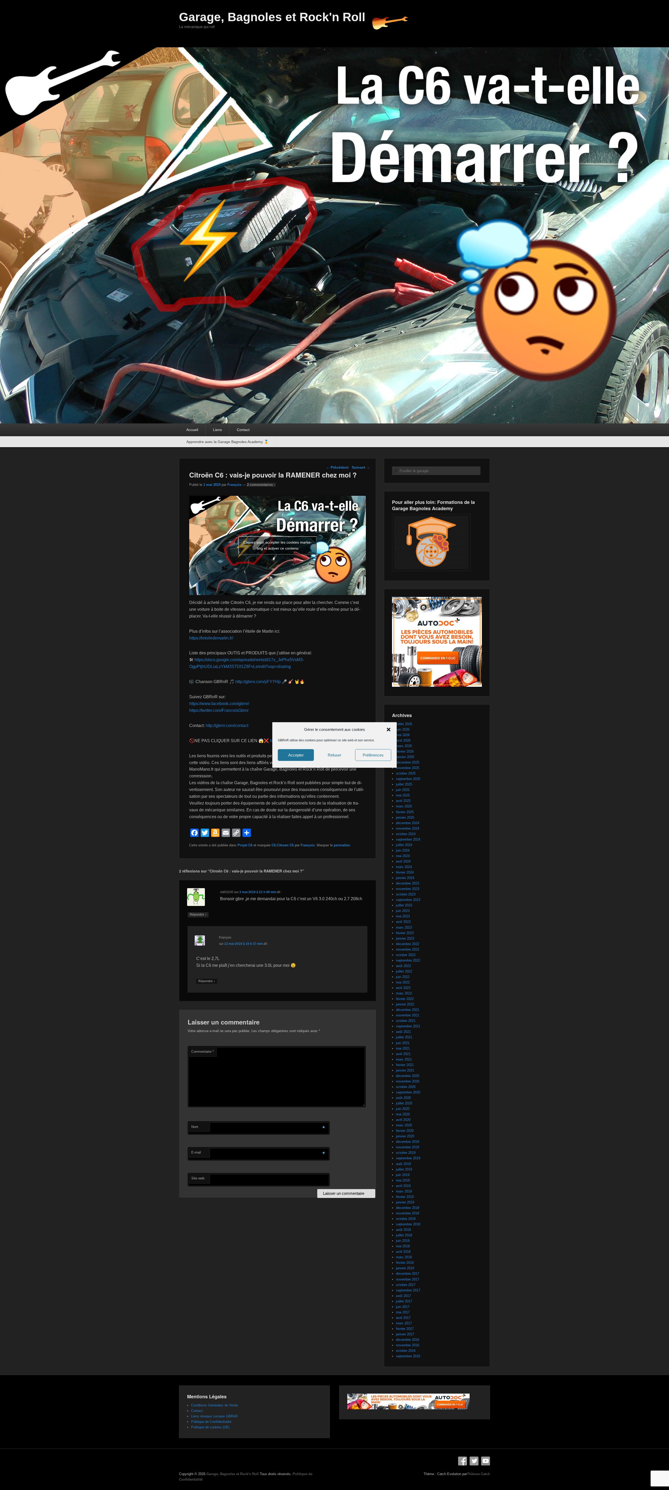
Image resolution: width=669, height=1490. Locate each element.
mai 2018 (403, 1246)
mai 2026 (403, 735)
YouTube (485, 1461)
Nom (194, 1127)
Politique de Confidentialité (211, 1422)
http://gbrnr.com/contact (227, 725)
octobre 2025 (406, 773)
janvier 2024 (405, 878)
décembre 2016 (407, 1340)
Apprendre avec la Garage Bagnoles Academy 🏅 (227, 442)
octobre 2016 (406, 1351)
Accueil (192, 430)
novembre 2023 (407, 889)
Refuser (334, 755)
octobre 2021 (406, 1021)
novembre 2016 (407, 1345)
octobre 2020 (406, 1087)
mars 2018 (404, 1257)
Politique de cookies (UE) (210, 1427)
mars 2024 (404, 867)
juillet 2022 (404, 971)
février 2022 (405, 999)
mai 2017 (403, 1312)
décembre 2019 (407, 1142)
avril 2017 (403, 1318)
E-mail (196, 1152)
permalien (342, 845)
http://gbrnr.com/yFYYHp (258, 681)
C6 (274, 845)
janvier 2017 (405, 1334)
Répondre (198, 914)
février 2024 (405, 872)
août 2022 (403, 966)
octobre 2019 (406, 1153)
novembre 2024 (407, 828)
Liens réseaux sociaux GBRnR (214, 1416)
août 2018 (403, 1230)
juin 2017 (403, 1307)
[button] (388, 729)
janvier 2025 (405, 817)
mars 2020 (404, 1125)
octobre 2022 (406, 955)
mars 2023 (404, 927)
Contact (243, 430)
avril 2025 (403, 801)
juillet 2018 (404, 1235)
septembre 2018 (408, 1224)
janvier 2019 (405, 1202)
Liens (217, 430)
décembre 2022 (407, 944)
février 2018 (405, 1263)
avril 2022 (403, 988)
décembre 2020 (407, 1076)
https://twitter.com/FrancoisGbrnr (219, 710)
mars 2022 (404, 993)
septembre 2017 (408, 1290)
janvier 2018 (405, 1268)
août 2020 (403, 1098)
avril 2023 (403, 922)
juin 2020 (403, 1109)
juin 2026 (403, 729)
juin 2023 (403, 911)
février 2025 (405, 812)
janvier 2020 (405, 1136)
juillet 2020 (404, 1103)
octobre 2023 (406, 894)
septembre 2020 (408, 1092)
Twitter (474, 1461)
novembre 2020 (407, 1081)
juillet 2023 (404, 905)
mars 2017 (404, 1323)
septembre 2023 (408, 900)
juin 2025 (403, 790)
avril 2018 (403, 1252)
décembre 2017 (407, 1274)
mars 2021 (404, 1059)
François (234, 485)
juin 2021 (403, 1043)
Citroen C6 (285, 845)
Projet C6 (245, 845)
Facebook (462, 1461)
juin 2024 (403, 850)
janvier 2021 (405, 1070)
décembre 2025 (407, 762)
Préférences (373, 755)
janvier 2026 (405, 757)
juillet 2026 (404, 724)
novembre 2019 (407, 1147)
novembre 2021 (407, 1015)
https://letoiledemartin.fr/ (211, 638)
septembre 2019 (408, 1158)
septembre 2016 (408, 1356)
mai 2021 (403, 1048)
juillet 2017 (404, 1301)
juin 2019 (403, 1175)
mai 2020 (403, 1114)
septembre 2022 (408, 960)
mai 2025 (403, 795)
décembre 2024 (407, 823)
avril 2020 (403, 1120)
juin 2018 (403, 1241)
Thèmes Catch (478, 1474)
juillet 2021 (404, 1037)
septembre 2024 (408, 839)
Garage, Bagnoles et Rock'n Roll (272, 17)
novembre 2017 (407, 1279)
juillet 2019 (404, 1169)
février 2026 (405, 751)
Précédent (337, 467)
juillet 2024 (404, 845)
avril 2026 (403, 740)
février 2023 (405, 933)
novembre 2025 (407, 768)
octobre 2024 (406, 834)
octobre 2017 (406, 1285)
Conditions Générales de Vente (214, 1405)
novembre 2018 (407, 1213)
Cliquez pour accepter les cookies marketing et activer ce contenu (277, 545)
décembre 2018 (407, 1208)
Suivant (361, 467)
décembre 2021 (407, 1010)
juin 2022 (403, 977)
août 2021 (403, 1032)
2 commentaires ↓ (261, 485)
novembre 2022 (407, 949)
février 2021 (405, 1065)
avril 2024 (403, 861)
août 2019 (403, 1164)
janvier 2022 (405, 1004)
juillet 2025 (404, 784)
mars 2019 (404, 1191)
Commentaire (202, 1052)
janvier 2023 (405, 938)
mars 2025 (404, 806)
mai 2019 (403, 1180)
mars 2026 (404, 746)
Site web (197, 1178)
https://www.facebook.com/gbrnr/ (219, 703)
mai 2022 (403, 982)
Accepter (296, 755)
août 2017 (403, 1296)
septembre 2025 (408, 779)
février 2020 (405, 1131)
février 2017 (405, 1329)
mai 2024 (403, 856)
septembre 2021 (408, 1026)
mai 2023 (403, 916)
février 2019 (405, 1197)
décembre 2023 (407, 883)
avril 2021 (403, 1054)
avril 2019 (403, 1186)
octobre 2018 (406, 1219)
